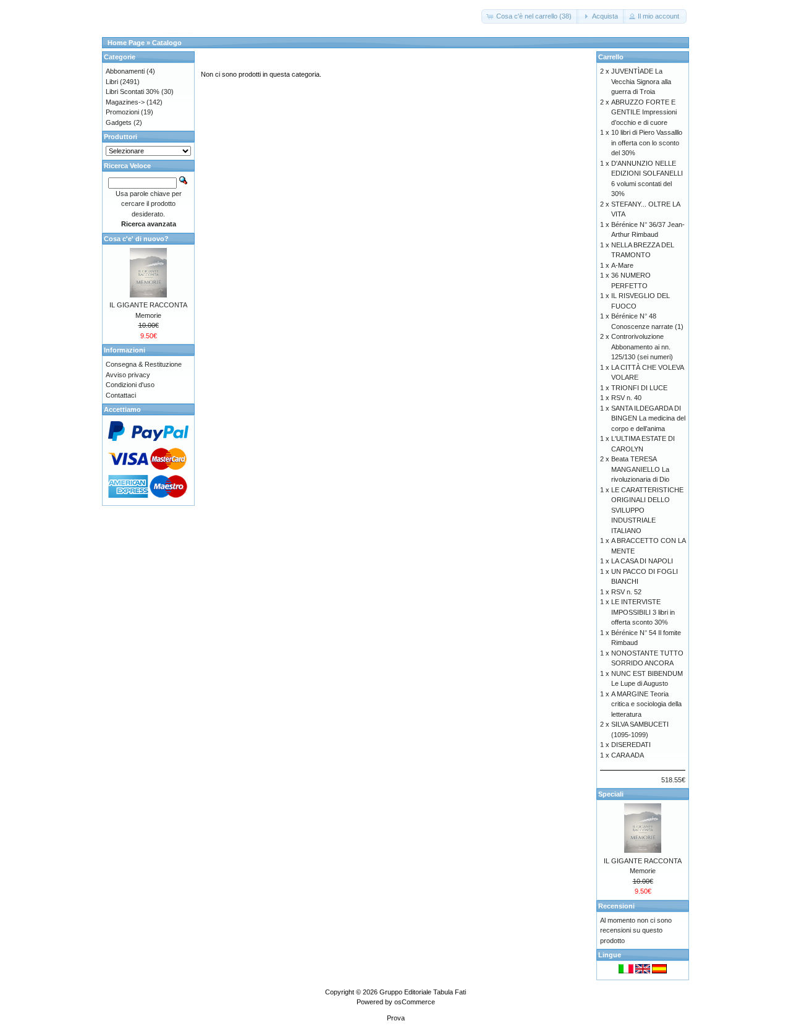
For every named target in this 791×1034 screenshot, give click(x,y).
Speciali (611, 794)
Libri (112, 81)
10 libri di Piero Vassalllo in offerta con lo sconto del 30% (646, 142)
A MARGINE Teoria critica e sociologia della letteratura (646, 704)
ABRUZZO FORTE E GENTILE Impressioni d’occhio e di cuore (644, 112)
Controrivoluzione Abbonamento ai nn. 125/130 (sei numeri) (642, 347)
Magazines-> (125, 102)
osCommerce (414, 1002)
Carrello (611, 57)
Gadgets (119, 122)
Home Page (126, 42)
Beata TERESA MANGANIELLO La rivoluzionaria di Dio (640, 469)
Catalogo (167, 42)
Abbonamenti (125, 71)
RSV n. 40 (626, 397)
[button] (530, 16)
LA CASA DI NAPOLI (642, 561)
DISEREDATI (631, 744)
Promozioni (122, 112)
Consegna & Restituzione (144, 364)
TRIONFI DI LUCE (639, 387)
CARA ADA (627, 755)
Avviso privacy (128, 374)
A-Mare (622, 265)
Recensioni (616, 906)
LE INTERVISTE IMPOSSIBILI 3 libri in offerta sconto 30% (643, 612)
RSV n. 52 (626, 592)
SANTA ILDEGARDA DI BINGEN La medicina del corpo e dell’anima (648, 418)
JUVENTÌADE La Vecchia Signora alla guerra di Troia (641, 81)
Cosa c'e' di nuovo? (136, 238)
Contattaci (121, 395)
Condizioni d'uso (130, 384)
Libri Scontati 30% (132, 91)
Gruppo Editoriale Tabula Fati (422, 992)
